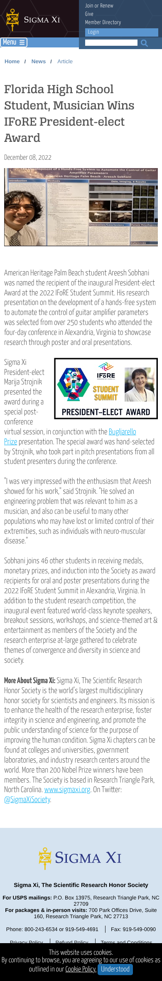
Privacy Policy (26, 942)
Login (93, 32)
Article (65, 61)
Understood (115, 969)
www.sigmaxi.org (67, 790)
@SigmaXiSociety (27, 800)
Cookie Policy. (81, 969)
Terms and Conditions (126, 942)
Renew (106, 6)
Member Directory (103, 22)
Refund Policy (71, 942)
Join (89, 6)
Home (12, 61)
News (39, 61)
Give (89, 14)
